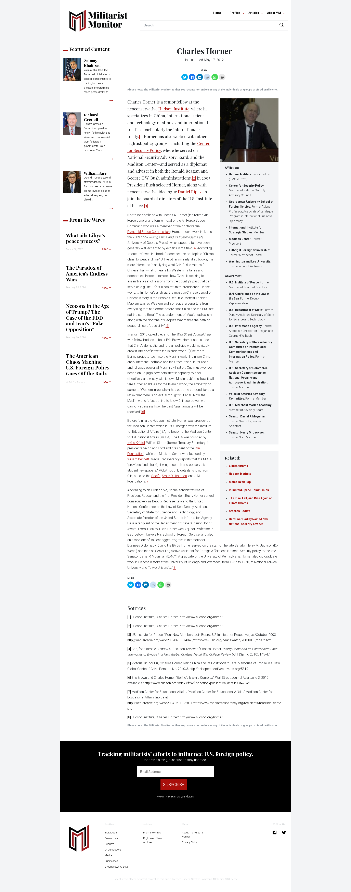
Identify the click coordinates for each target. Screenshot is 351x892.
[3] (146, 205)
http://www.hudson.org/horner (201, 617)
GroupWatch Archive (116, 866)
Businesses (111, 861)
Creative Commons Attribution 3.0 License (214, 879)
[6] (143, 412)
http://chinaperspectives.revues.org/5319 (219, 669)
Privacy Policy (189, 842)
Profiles (235, 12)
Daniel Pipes (189, 191)
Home (217, 12)
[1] (141, 136)
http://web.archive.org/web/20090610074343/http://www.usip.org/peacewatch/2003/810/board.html (199, 640)
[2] (194, 178)
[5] (167, 326)
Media (108, 855)
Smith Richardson (174, 476)
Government (112, 838)
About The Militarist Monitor (193, 834)
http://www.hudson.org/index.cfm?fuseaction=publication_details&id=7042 (197, 683)
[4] (194, 248)
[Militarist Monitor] (98, 18)
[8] (174, 568)
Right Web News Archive (152, 840)
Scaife (155, 476)
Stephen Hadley (239, 511)
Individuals (111, 832)
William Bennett (138, 459)
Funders (109, 843)
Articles (253, 12)
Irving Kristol (136, 443)
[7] (147, 481)
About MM (274, 12)
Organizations (113, 849)
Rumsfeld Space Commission (249, 490)
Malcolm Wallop (240, 482)
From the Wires (152, 832)
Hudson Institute (240, 473)
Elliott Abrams (238, 465)
